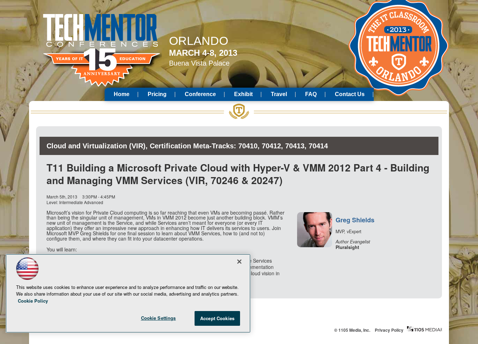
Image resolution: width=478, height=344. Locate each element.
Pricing (157, 94)
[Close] (239, 261)
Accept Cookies (217, 318)
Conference (200, 94)
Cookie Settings (158, 318)
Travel (279, 94)
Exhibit (243, 94)
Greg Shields (355, 219)
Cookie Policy (33, 300)
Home (121, 94)
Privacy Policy (389, 330)
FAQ (311, 94)
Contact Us (350, 94)
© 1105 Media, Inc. (352, 330)
